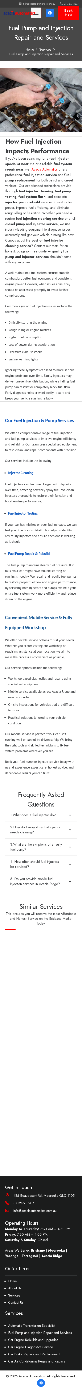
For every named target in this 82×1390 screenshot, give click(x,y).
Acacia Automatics (45, 169)
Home (12, 1281)
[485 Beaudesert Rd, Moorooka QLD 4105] (9, 1195)
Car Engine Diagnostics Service (30, 1347)
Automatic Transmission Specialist (31, 1325)
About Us (14, 1288)
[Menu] (36, 13)
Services (14, 1295)
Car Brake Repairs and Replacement (34, 1354)
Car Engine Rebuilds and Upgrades (33, 1339)
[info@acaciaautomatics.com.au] (9, 1211)
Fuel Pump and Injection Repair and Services (40, 1332)
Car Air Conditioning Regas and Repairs (36, 1361)
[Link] (19, 13)
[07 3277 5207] (9, 1203)
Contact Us (16, 1302)
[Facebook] (50, 13)
